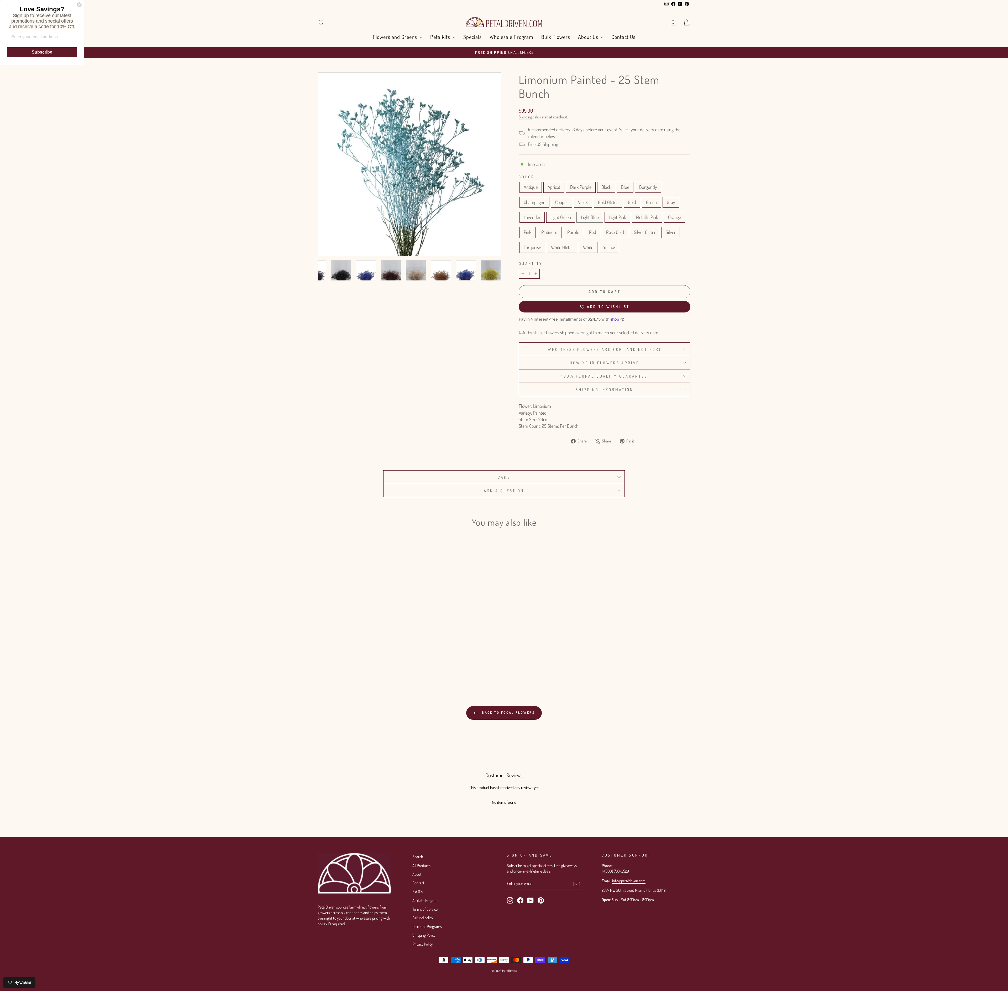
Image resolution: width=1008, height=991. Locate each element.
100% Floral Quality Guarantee (604, 376)
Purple (573, 232)
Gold (632, 202)
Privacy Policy (422, 944)
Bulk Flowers (555, 36)
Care (504, 477)
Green (651, 202)
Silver (671, 232)
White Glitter (562, 247)
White (588, 247)
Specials (472, 36)
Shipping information (604, 389)
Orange (674, 217)
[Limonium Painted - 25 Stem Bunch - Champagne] (365, 649)
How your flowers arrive (604, 362)
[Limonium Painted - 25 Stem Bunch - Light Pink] (351, 655)
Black (606, 187)
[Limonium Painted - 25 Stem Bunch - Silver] (351, 661)
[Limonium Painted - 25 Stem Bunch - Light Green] (337, 655)
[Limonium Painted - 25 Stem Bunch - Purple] (386, 655)
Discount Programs (427, 926)
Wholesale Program (511, 36)
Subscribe (42, 52)
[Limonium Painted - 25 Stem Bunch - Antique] (323, 649)
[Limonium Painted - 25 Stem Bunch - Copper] (372, 649)
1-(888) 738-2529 (615, 871)
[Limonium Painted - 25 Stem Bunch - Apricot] (330, 649)
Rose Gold (615, 232)
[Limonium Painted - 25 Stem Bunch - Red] (393, 655)
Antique (531, 187)
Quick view (362, 623)
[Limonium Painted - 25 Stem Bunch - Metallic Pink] (358, 655)
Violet (583, 202)
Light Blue (590, 217)
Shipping (525, 116)
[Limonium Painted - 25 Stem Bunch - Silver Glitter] (344, 661)
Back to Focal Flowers (507, 712)
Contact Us (623, 36)
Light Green (560, 217)
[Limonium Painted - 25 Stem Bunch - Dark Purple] (337, 649)
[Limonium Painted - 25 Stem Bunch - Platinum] (379, 655)
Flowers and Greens (395, 36)
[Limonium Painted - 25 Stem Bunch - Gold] (393, 649)
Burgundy (648, 187)
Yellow (609, 247)
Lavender (532, 217)
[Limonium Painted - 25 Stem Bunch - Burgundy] (358, 649)
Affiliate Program (425, 900)
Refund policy (422, 917)
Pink (527, 232)
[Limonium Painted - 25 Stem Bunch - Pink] (372, 655)
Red (592, 232)
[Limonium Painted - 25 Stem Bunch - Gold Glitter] (386, 649)
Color (527, 176)
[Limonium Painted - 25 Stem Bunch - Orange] (365, 655)
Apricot (554, 187)
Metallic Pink (647, 217)
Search (417, 856)
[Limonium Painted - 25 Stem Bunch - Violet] (379, 649)
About (417, 874)
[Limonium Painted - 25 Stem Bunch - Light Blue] (344, 655)
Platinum (549, 232)
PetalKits (441, 36)
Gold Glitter (608, 202)
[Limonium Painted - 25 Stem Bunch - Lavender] (330, 655)
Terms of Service (425, 909)
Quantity (531, 263)
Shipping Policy (423, 935)
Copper (561, 202)
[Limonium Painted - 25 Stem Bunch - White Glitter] (365, 661)
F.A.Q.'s (417, 891)
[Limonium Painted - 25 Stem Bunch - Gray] (323, 655)
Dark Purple (580, 187)
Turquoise (532, 247)
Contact (418, 882)
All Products (421, 865)
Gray (671, 202)
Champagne (534, 202)
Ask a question (504, 490)
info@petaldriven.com (628, 880)
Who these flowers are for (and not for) (604, 349)
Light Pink (617, 217)
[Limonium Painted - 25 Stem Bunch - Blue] (351, 649)
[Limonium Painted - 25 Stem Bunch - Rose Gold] (400, 655)
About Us (589, 36)
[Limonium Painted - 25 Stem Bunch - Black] (344, 649)
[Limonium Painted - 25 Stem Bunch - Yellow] (379, 661)
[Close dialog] (79, 4)
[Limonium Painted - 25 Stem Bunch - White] (372, 661)
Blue (625, 187)
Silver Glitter (645, 232)
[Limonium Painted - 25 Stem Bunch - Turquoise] (358, 661)
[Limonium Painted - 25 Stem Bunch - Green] (400, 649)
